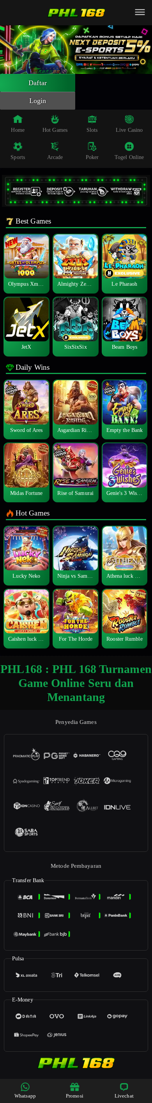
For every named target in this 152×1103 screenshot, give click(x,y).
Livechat (124, 1096)
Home (17, 130)
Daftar (37, 83)
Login (37, 101)
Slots (92, 130)
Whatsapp (25, 1096)
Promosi (74, 1096)
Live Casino (129, 130)
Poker (92, 157)
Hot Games (54, 130)
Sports (18, 157)
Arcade (55, 157)
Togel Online (129, 157)
